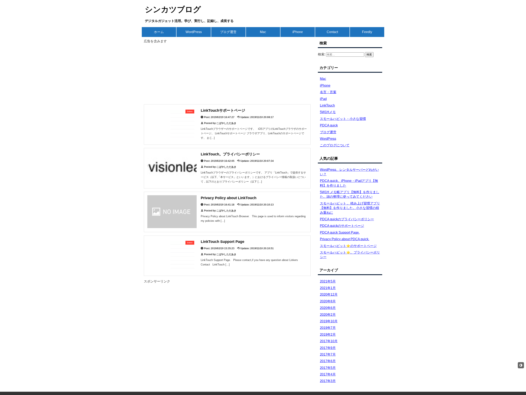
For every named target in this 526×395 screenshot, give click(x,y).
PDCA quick (329, 125)
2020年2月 (328, 314)
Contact (332, 32)
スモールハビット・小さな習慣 (343, 119)
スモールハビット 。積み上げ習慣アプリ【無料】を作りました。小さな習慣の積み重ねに (350, 208)
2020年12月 (329, 294)
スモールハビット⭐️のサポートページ (348, 246)
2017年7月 (328, 354)
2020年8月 (328, 301)
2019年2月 (328, 334)
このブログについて (335, 145)
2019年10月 (329, 321)
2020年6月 (328, 308)
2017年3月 (328, 381)
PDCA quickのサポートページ (342, 225)
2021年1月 (328, 288)
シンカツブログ (173, 9)
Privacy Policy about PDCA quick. (344, 239)
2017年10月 (329, 341)
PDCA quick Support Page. (340, 232)
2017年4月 (328, 374)
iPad (323, 99)
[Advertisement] (227, 72)
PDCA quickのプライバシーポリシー (347, 219)
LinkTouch (327, 105)
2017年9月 (328, 348)
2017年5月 (328, 368)
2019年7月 (328, 328)
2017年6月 (328, 361)
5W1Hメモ (328, 112)
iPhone (297, 32)
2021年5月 (328, 281)
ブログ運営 (228, 32)
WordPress (194, 32)
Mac (263, 32)
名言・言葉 (328, 92)
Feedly (367, 32)
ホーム (159, 32)
